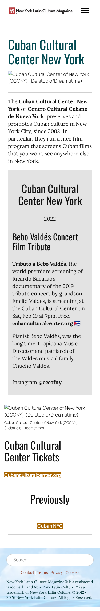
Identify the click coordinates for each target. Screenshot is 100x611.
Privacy (57, 572)
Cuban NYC (50, 526)
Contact (27, 572)
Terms (42, 572)
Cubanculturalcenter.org (32, 475)
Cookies (72, 572)
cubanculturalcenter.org (42, 323)
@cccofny (50, 382)
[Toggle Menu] (85, 10)
